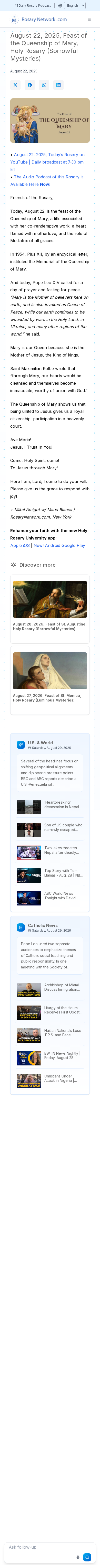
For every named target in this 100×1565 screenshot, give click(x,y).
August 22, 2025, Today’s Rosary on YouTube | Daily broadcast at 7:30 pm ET (47, 162)
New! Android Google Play (59, 545)
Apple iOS (20, 545)
